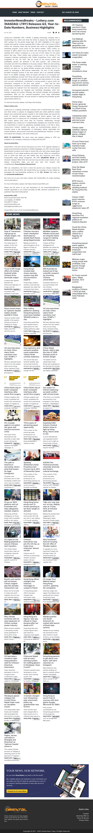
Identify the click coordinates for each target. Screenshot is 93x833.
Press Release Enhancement (25, 164)
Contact (86, 814)
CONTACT (40, 12)
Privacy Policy (84, 820)
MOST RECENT (23, 12)
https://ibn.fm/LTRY (39, 139)
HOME (14, 12)
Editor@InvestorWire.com (13, 206)
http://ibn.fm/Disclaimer (20, 192)
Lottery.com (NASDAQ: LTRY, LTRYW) (17, 38)
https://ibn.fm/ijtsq (34, 102)
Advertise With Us (82, 816)
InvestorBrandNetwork (30, 210)
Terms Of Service (83, 818)
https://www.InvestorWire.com (38, 184)
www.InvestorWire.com (12, 204)
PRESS (33, 12)
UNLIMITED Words (47, 158)
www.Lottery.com (32, 134)
